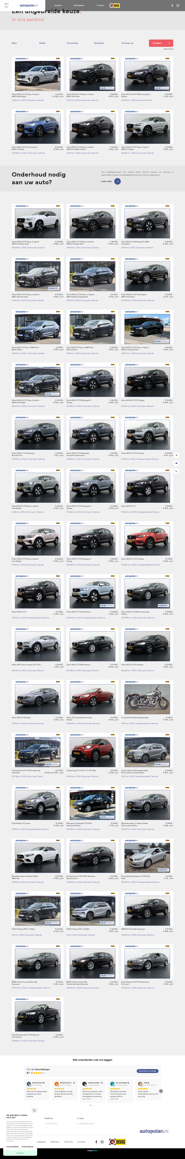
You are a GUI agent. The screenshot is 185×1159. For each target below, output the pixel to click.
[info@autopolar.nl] (176, 463)
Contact (100, 5)
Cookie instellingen (12, 1146)
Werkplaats (79, 5)
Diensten (55, 1142)
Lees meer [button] (86, 1099)
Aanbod (58, 5)
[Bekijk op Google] (29, 1084)
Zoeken (157, 43)
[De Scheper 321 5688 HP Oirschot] (176, 455)
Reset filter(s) (168, 49)
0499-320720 (52, 1124)
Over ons (68, 1142)
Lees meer (106, 181)
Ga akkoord (20, 1153)
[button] (24, 1091)
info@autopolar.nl (86, 1124)
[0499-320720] (176, 471)
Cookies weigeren (27, 1146)
